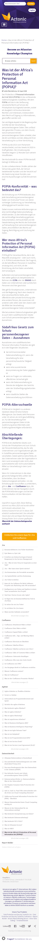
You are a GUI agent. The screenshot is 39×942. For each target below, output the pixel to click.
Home (4, 40)
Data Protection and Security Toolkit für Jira (18, 914)
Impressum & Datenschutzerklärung (19, 931)
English (32, 10)
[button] (19, 545)
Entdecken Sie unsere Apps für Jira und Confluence (19, 536)
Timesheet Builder (22, 920)
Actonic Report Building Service (18, 918)
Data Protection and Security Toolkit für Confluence (19, 915)
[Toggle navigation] (4, 24)
